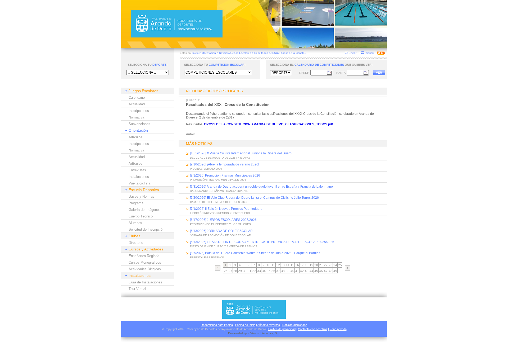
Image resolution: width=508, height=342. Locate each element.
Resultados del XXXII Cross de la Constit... (280, 52)
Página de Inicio (245, 324)
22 (326, 265)
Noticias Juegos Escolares (235, 52)
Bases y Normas (141, 196)
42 (302, 271)
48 (330, 271)
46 (321, 271)
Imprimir (369, 52)
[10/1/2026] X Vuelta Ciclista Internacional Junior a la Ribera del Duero (241, 153)
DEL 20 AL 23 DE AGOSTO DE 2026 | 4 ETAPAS (220, 157)
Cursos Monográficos (145, 262)
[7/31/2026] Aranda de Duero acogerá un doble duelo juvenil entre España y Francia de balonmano (261, 186)
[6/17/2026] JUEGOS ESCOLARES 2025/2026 (223, 220)
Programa (136, 203)
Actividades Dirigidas (145, 269)
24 (335, 265)
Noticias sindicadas (294, 324)
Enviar (352, 52)
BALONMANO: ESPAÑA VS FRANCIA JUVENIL (219, 190)
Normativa (136, 117)
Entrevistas (137, 170)
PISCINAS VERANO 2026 (206, 168)
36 (273, 271)
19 (311, 265)
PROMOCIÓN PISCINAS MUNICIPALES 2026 (218, 179)
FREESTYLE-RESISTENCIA (207, 257)
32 (254, 271)
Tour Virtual (137, 289)
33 (259, 271)
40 (292, 271)
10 (268, 265)
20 (316, 265)
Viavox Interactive (261, 333)
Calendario (137, 97)
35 (268, 271)
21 (321, 265)
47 (326, 271)
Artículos (135, 137)
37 (278, 271)
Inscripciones (139, 111)
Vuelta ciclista (139, 183)
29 (240, 271)
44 (311, 271)
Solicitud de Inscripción (146, 229)
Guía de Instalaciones (145, 282)
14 (287, 265)
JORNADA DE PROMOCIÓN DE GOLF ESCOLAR (220, 235)
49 (335, 271)
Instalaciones (139, 177)
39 (287, 271)
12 (278, 265)
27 (230, 271)
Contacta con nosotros (312, 329)
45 (316, 271)
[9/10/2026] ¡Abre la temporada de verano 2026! (224, 164)
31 (249, 271)
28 (235, 271)
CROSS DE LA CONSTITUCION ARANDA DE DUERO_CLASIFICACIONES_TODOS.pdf (268, 124)
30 (245, 271)
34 (264, 271)
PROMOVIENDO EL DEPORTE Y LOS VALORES (220, 224)
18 (307, 265)
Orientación (209, 52)
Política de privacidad (282, 329)
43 (307, 271)
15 (292, 265)
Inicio (195, 52)
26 (226, 271)
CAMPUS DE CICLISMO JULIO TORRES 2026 (218, 202)
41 (297, 271)
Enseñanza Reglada (144, 256)
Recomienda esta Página (217, 324)
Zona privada (338, 329)
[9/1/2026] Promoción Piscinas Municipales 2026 (225, 175)
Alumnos (135, 223)
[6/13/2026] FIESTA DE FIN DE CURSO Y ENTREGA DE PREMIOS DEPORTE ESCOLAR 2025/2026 (262, 242)
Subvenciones (139, 124)
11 (273, 265)
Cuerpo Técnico (141, 216)
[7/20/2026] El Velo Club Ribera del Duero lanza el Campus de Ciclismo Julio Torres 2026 (254, 198)
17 (302, 265)
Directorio (136, 243)
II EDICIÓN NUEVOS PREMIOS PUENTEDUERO (220, 213)
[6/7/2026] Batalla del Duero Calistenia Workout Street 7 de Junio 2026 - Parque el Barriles (255, 253)
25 (340, 265)
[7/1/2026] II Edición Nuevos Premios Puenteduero (226, 209)
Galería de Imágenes (145, 210)
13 (283, 265)
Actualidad (137, 104)
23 (330, 265)
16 (297, 265)
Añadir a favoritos (268, 324)
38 (283, 271)
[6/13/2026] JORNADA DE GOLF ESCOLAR (221, 231)
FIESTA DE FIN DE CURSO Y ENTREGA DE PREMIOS (223, 246)
